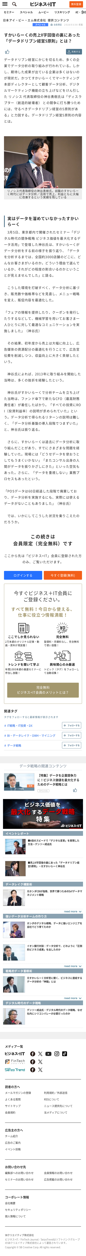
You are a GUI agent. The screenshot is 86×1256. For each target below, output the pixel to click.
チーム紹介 (11, 1136)
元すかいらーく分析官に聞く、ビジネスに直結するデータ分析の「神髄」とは (54, 979)
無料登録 (76, 4)
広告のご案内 (13, 1142)
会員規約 (10, 1112)
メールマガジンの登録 (18, 1093)
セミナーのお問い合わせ (19, 1179)
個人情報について (15, 1216)
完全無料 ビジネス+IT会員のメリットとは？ (43, 690)
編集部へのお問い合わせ (19, 1173)
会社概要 (10, 1203)
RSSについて (51, 1099)
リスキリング (62, 12)
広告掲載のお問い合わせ (58, 1179)
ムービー (43, 12)
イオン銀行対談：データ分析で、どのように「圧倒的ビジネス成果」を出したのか (54, 947)
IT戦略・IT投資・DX (19, 725)
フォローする (74, 725)
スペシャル (26, 12)
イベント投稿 (13, 1149)
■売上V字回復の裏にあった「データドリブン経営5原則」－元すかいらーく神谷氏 (53, 864)
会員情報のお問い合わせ (58, 1173)
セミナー (9, 12)
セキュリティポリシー (18, 1209)
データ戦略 (14, 745)
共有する (76, 51)
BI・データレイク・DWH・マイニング (31, 735)
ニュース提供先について (58, 1106)
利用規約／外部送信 (55, 1093)
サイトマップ (13, 1106)
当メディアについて (55, 1112)
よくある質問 (13, 1099)
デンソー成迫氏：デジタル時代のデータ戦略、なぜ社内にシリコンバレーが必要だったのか (54, 1011)
